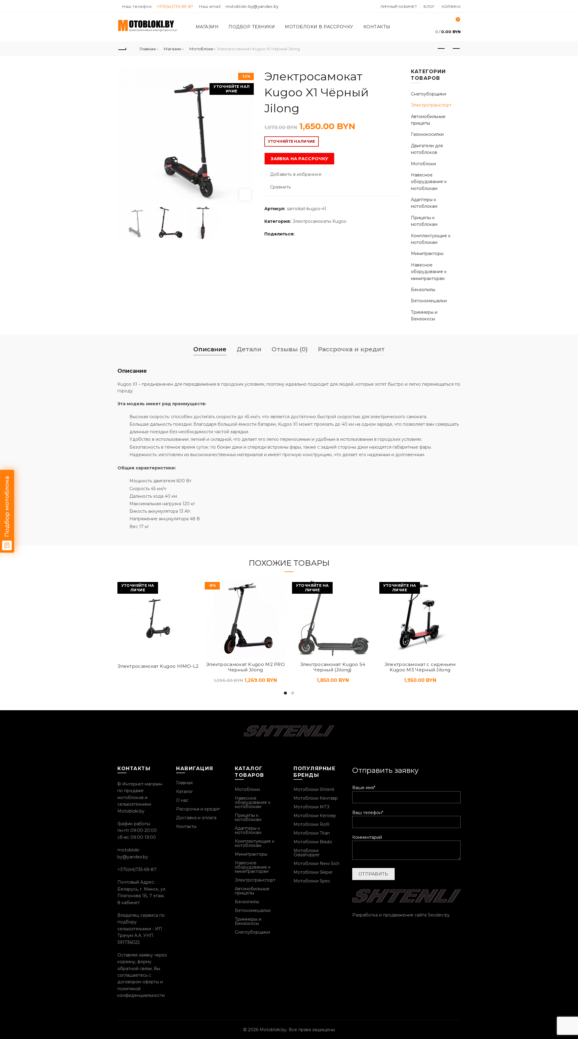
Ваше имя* (363, 787)
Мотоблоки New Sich (317, 863)
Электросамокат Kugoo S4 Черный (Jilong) (332, 667)
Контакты (376, 27)
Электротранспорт (431, 105)
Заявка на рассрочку (299, 158)
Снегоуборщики (428, 94)
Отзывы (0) (290, 349)
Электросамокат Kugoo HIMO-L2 (157, 666)
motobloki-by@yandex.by (252, 6)
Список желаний (458, 19)
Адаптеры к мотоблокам (248, 830)
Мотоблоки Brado (313, 842)
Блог (429, 6)
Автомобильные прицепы (252, 891)
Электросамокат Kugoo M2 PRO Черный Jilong (245, 667)
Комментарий (367, 837)
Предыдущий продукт (441, 49)
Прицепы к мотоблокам (248, 817)
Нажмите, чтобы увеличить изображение (245, 195)
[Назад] (121, 49)
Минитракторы (427, 253)
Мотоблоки (201, 48)
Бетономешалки (429, 300)
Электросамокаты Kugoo (319, 221)
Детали (249, 349)
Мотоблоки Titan (312, 833)
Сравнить (280, 187)
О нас (182, 800)
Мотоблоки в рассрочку (319, 27)
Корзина (451, 6)
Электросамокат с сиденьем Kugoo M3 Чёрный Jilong (420, 667)
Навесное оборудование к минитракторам (429, 271)
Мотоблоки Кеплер (315, 815)
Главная (148, 48)
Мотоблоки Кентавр (316, 798)
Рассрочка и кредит (351, 349)
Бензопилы (423, 289)
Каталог (184, 791)
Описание (209, 349)
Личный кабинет (399, 6)
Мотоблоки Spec (312, 881)
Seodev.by (439, 915)
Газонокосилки (427, 134)
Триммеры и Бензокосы (248, 921)
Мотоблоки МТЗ (311, 807)
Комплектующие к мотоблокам (255, 843)
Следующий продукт (456, 49)
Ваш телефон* (367, 812)
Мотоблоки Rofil (311, 824)
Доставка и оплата (196, 817)
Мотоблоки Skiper (313, 872)
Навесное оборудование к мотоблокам (429, 181)
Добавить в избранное (296, 174)
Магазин (207, 27)
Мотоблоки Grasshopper (307, 852)
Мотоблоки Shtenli (314, 789)
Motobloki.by (273, 1029)
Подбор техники (251, 27)
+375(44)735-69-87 (175, 6)
